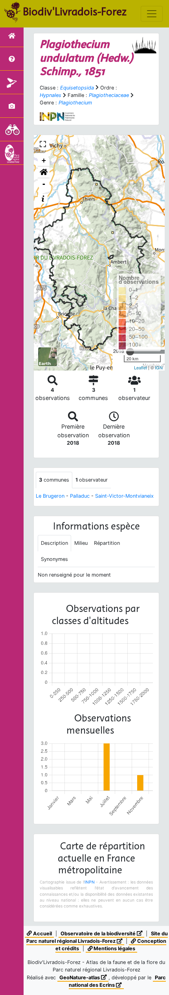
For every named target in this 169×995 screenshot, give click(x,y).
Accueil (42, 934)
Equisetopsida (77, 88)
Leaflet (140, 367)
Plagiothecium (75, 103)
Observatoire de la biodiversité (99, 934)
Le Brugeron (50, 496)
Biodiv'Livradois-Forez (75, 11)
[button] (44, 172)
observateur (91, 480)
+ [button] (44, 160)
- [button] (44, 184)
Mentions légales (113, 948)
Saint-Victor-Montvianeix (124, 496)
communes (54, 480)
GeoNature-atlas (80, 977)
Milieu (81, 543)
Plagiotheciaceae (109, 95)
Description (54, 543)
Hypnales (50, 95)
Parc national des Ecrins (117, 981)
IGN (159, 367)
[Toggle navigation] (152, 14)
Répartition (107, 543)
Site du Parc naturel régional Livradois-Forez (97, 937)
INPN (89, 882)
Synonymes (54, 559)
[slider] (130, 352)
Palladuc (80, 496)
